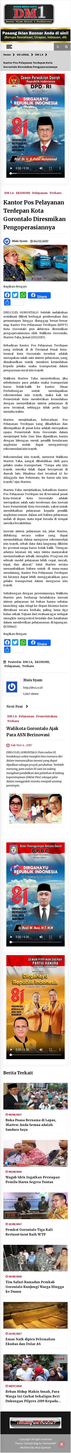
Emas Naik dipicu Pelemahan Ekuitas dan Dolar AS (30, 1341)
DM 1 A (9, 192)
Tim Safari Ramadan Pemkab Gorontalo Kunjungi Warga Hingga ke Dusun (35, 1286)
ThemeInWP (49, 1443)
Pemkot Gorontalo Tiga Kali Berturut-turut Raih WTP (29, 1232)
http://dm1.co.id (32, 687)
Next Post (14, 706)
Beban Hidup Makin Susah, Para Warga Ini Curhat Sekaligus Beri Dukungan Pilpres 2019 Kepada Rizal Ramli (33, 1396)
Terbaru (55, 192)
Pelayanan (40, 192)
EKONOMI (23, 192)
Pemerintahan (46, 716)
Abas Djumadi (43, 1447)
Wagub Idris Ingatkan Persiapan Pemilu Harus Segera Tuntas (33, 1179)
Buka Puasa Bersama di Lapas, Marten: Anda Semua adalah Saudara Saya (31, 1125)
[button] (58, 47)
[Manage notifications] (62, 1444)
